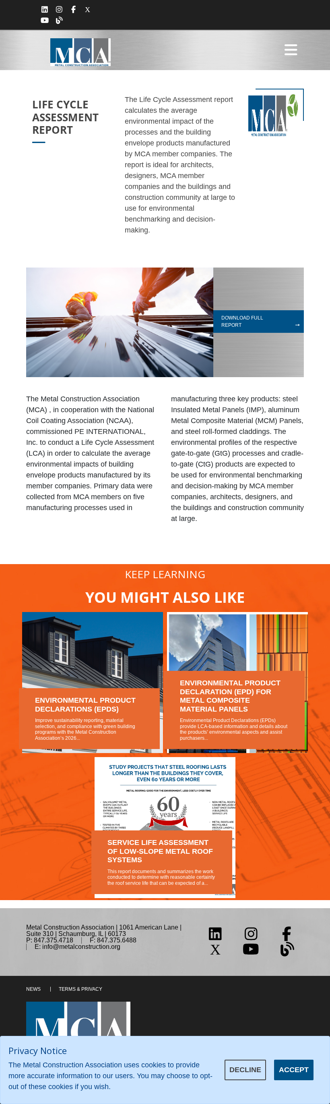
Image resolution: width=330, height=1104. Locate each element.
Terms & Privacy (80, 989)
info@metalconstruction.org (81, 946)
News (33, 989)
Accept (294, 1070)
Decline (245, 1070)
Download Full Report (242, 321)
